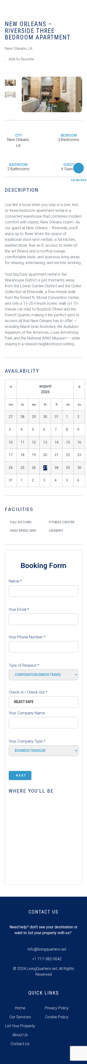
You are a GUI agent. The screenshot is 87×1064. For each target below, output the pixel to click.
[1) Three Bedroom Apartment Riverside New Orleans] (52, 94)
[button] (11, 75)
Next (21, 775)
